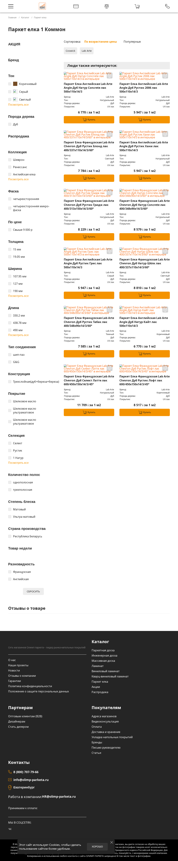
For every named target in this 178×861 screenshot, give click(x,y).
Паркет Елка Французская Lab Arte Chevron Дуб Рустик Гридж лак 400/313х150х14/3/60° (89, 205)
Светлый (25, 99)
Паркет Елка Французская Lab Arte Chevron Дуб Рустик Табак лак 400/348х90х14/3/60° (89, 322)
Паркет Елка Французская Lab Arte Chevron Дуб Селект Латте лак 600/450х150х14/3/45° (89, 380)
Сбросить (33, 591)
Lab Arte (87, 50)
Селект (17, 443)
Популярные (132, 42)
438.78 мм (19, 323)
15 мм (17, 249)
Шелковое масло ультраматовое (24, 410)
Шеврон (18, 160)
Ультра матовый (24, 517)
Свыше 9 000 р (23, 230)
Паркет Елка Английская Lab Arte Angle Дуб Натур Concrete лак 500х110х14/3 (88, 88)
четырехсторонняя (26, 199)
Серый (23, 92)
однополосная (23, 482)
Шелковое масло (24, 401)
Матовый (19, 509)
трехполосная (22, 490)
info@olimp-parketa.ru (31, 780)
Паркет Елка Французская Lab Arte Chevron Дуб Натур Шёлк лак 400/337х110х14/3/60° (144, 263)
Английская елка (24, 174)
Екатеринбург (24, 787)
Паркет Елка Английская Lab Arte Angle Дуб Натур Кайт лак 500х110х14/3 (143, 322)
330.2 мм (19, 315)
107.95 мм (19, 276)
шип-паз (19, 355)
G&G (16, 362)
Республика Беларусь (27, 536)
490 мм (18, 330)
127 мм (18, 284)
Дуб (15, 124)
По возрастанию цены (100, 42)
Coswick (70, 50)
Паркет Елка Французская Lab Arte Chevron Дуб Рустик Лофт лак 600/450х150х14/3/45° (144, 380)
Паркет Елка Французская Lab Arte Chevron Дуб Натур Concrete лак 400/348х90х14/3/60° (144, 205)
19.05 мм (19, 257)
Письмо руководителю (106, 747)
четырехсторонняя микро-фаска (31, 208)
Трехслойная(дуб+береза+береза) (36, 382)
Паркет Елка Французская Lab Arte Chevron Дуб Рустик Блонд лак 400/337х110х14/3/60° (89, 146)
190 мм (18, 291)
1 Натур (18, 458)
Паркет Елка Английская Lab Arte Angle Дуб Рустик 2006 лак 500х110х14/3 (143, 88)
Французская (22, 572)
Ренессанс (20, 167)
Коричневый (28, 84)
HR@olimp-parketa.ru (59, 797)
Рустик (17, 450)
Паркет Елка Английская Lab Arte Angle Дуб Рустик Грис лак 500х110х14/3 (88, 263)
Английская (21, 579)
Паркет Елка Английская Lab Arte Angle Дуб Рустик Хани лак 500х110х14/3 (143, 146)
